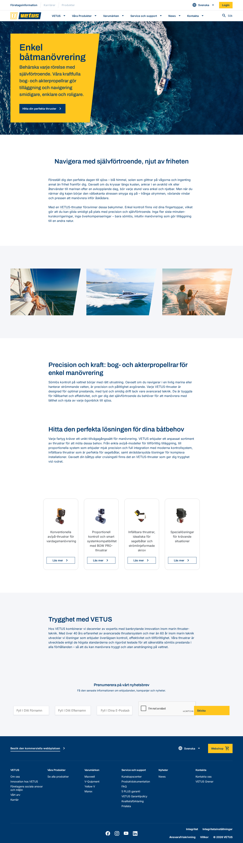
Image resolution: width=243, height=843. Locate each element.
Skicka (201, 710)
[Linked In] (135, 833)
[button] (203, 5)
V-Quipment (91, 781)
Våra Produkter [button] (82, 15)
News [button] (172, 15)
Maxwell (89, 776)
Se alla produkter (58, 776)
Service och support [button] (143, 15)
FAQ (124, 786)
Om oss (15, 776)
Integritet (192, 829)
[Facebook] (108, 833)
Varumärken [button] (111, 15)
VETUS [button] (56, 15)
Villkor (204, 837)
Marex (88, 791)
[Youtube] (126, 833)
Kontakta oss (203, 776)
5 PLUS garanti (131, 791)
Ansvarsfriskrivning (182, 837)
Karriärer (49, 5)
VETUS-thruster (71, 207)
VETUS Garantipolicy (134, 796)
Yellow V (89, 786)
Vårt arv (15, 794)
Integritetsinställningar (218, 829)
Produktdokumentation (136, 781)
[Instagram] (117, 833)
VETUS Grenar (204, 781)
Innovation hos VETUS (24, 781)
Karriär (14, 799)
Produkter (68, 5)
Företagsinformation (23, 5)
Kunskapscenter (132, 776)
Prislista (126, 806)
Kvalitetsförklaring (133, 801)
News (162, 776)
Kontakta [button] (193, 15)
